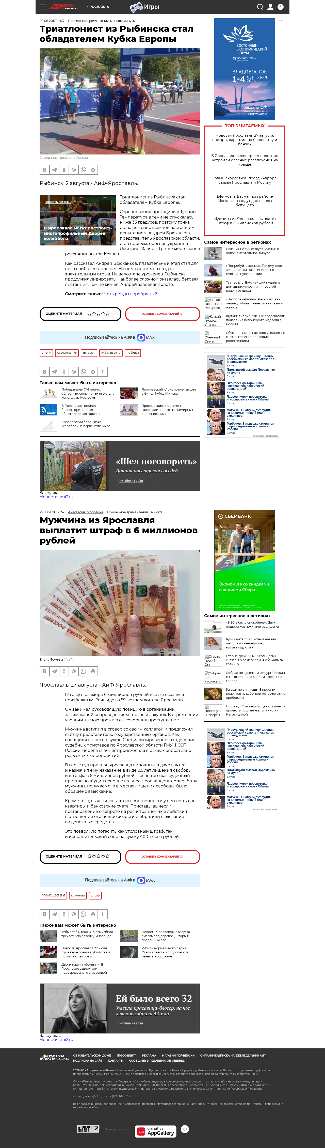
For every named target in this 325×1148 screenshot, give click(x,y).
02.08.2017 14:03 (52, 21)
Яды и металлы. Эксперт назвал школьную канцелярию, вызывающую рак (251, 643)
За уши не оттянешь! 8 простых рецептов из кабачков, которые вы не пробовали (255, 694)
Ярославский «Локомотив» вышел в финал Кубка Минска (169, 391)
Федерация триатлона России (64, 158)
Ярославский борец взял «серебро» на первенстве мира (85, 424)
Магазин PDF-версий (178, 1055)
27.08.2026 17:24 (52, 512)
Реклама (149, 1055)
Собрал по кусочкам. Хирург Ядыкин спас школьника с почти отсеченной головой (255, 677)
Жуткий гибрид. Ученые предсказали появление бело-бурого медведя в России (255, 320)
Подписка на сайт (87, 1060)
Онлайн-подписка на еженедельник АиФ (233, 1055)
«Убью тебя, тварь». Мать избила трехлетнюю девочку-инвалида (87, 934)
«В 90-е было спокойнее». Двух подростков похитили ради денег (253, 624)
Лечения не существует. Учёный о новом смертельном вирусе (252, 251)
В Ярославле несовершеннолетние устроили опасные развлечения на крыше (244, 160)
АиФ (69, 659)
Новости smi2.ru (56, 496)
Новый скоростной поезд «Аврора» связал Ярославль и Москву (245, 180)
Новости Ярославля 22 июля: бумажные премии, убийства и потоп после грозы (85, 952)
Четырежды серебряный (130, 293)
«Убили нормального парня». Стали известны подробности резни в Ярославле (165, 952)
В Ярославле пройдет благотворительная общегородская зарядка (80, 410)
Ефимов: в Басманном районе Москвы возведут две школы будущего (245, 200)
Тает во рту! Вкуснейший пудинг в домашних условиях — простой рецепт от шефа (253, 286)
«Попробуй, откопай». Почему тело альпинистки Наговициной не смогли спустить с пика (254, 270)
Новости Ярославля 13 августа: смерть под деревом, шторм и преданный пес (166, 936)
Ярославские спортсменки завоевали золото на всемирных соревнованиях (167, 410)
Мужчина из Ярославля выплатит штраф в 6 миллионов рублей (245, 221)
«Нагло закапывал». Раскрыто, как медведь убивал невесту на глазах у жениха (254, 303)
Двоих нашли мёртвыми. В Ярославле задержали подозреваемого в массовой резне (73, 971)
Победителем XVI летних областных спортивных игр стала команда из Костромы (87, 393)
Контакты (115, 1060)
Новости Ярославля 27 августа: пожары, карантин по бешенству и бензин (244, 139)
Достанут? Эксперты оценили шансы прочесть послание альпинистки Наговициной (255, 710)
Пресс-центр (126, 1055)
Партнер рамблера (117, 1129)
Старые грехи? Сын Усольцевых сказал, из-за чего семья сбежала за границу (254, 660)
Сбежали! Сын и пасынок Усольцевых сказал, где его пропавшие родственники (255, 337)
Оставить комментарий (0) (163, 314)
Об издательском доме (92, 1055)
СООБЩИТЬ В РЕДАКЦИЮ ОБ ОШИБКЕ (157, 1060)
